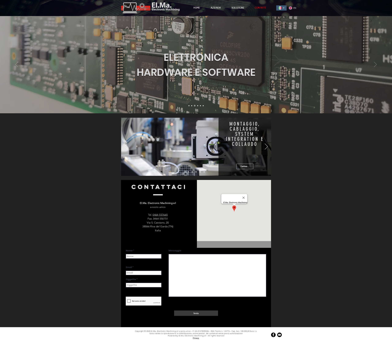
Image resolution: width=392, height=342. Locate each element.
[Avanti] (375, 65)
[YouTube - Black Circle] (279, 335)
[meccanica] (191, 105)
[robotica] (200, 105)
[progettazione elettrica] (196, 171)
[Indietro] (16, 65)
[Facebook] (273, 335)
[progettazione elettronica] (192, 171)
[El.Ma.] (188, 105)
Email (129, 267)
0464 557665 (160, 214)
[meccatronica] (197, 105)
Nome (129, 251)
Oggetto (131, 279)
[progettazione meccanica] (188, 172)
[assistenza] (204, 171)
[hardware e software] (194, 105)
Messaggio (175, 251)
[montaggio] (200, 171)
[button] (248, 166)
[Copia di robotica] (203, 105)
